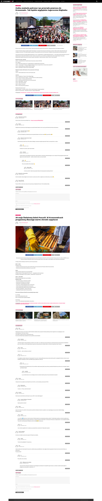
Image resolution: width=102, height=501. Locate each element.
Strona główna (19, 1)
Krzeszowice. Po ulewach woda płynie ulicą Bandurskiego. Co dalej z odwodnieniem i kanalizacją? (80, 35)
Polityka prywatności (84, 500)
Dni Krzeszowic (23, 92)
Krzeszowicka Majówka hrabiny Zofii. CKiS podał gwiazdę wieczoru (61, 109)
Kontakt (63, 1)
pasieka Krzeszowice (54, 303)
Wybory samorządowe (28, 1)
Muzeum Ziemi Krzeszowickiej (44, 303)
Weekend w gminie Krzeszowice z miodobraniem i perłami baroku (40, 320)
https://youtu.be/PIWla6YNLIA (37, 120)
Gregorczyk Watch (56, 1)
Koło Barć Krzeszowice (25, 303)
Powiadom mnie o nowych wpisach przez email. (22, 207)
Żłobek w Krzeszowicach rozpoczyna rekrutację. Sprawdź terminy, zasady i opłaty (80, 28)
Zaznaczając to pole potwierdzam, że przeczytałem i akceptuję (28, 203)
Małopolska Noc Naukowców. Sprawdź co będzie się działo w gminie (24, 320)
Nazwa (16, 484)
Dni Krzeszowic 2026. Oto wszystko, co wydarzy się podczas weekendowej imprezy (24, 109)
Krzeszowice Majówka (44, 92)
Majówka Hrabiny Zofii (53, 92)
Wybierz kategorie (38, 1)
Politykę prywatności (37, 203)
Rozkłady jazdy (47, 1)
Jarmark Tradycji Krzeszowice (33, 92)
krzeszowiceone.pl (24, 12)
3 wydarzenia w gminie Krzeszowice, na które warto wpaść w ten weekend (80, 7)
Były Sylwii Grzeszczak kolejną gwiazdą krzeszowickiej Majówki (41, 109)
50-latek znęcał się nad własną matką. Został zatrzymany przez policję (80, 14)
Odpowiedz (67, 158)
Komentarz (17, 193)
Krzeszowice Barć (33, 303)
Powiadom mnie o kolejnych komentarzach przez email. (23, 205)
